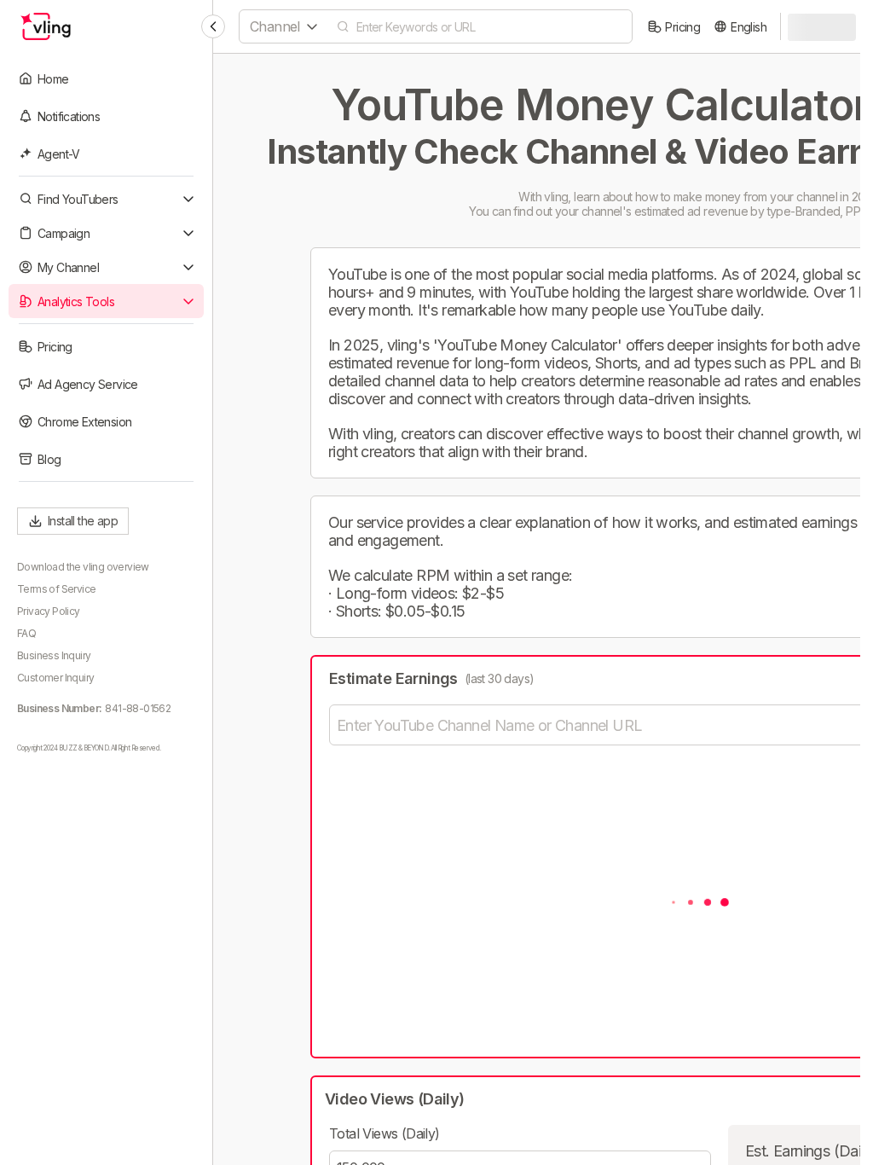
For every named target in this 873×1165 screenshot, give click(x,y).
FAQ (26, 633)
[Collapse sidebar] (213, 26)
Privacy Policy (48, 611)
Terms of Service (56, 588)
